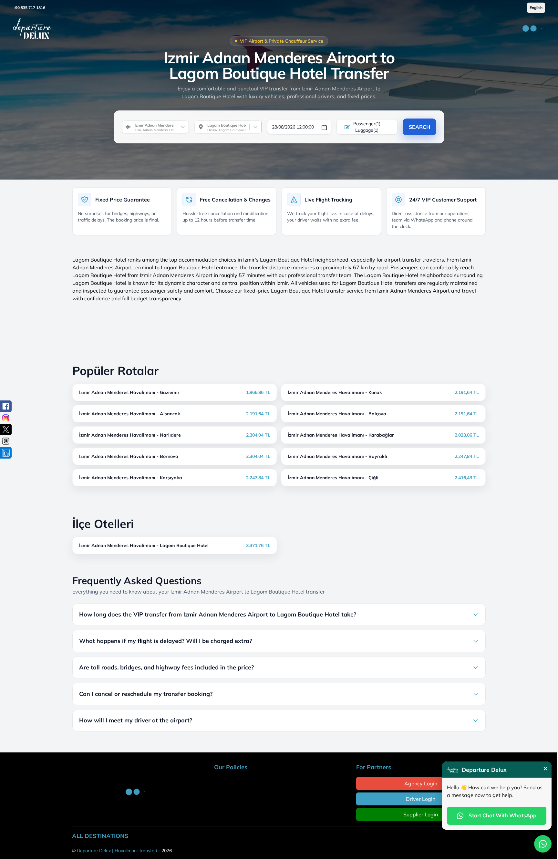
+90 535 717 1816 (29, 7)
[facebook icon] (5, 406)
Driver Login (420, 799)
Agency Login (420, 783)
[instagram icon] (5, 417)
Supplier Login (420, 814)
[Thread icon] (5, 441)
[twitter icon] (5, 429)
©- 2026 (122, 851)
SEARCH (419, 127)
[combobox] (132, 127)
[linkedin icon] (5, 452)
